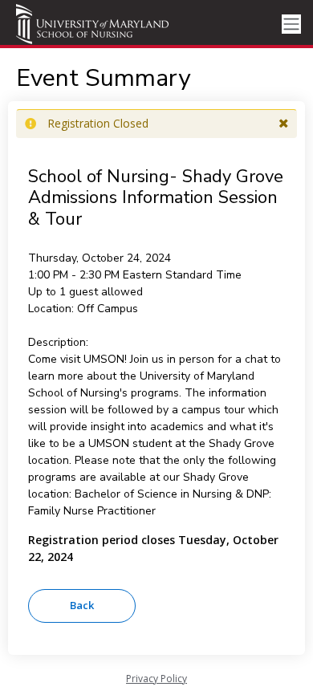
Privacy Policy (156, 678)
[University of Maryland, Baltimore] (92, 24)
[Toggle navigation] (291, 24)
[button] (283, 123)
